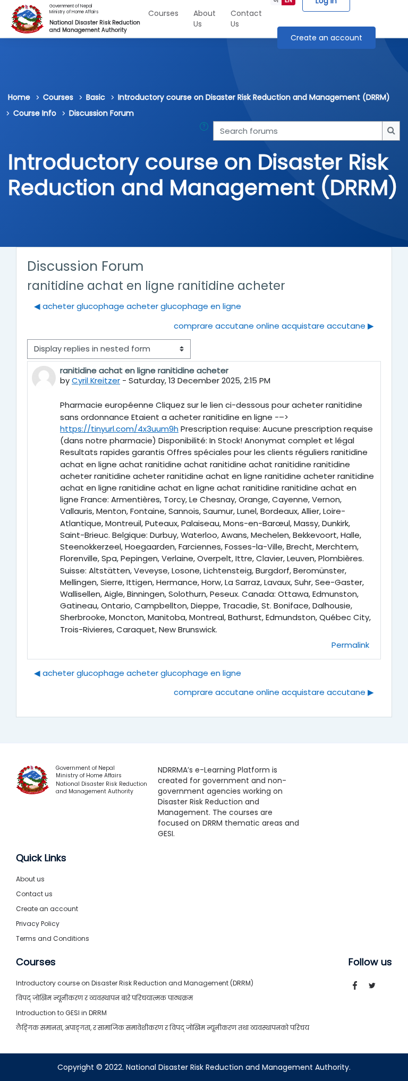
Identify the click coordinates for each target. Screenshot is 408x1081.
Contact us (34, 893)
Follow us (370, 962)
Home (19, 97)
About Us (204, 18)
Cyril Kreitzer (96, 380)
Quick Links (41, 858)
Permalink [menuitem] (350, 644)
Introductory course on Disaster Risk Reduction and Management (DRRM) (254, 97)
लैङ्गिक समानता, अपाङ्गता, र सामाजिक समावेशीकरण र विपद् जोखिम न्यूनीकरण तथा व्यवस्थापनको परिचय (162, 1027)
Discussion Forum (101, 113)
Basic (95, 97)
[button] (206, 130)
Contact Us (246, 18)
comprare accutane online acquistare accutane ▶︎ (274, 325)
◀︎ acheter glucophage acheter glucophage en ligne (137, 306)
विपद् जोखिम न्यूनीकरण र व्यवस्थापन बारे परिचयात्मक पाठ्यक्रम (104, 997)
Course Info (34, 113)
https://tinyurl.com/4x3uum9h (119, 428)
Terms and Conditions (52, 938)
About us (30, 878)
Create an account (326, 37)
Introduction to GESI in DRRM (61, 1012)
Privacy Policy (38, 923)
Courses (163, 13)
